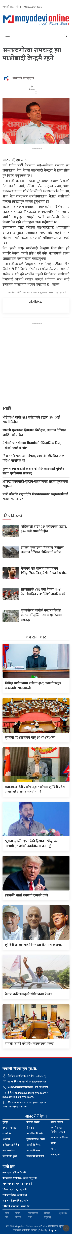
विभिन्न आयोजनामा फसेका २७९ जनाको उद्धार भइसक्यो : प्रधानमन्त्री (33, 686)
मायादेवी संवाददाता (23, 78)
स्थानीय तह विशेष (59, 1137)
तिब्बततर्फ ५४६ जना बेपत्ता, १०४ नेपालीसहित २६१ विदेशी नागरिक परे (33, 458)
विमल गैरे (16, 1206)
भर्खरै (7, 408)
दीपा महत (15, 1195)
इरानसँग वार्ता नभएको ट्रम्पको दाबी (26, 895)
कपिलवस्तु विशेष (11, 1145)
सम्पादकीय (56, 1154)
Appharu (54, 1230)
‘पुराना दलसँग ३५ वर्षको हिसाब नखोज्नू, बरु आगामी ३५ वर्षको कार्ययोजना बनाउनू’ (31, 843)
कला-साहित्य (9, 1150)
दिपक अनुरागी (20, 1178)
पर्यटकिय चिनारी (34, 1133)
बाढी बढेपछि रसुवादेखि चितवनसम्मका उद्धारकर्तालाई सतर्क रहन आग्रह (35, 496)
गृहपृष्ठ (5, 1122)
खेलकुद (30, 1128)
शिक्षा (53, 1143)
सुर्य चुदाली (15, 1189)
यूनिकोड (63, 1213)
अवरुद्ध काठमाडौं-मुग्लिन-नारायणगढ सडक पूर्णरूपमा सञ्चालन (35, 484)
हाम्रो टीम (7, 1215)
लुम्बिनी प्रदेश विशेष (35, 1139)
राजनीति (7, 1133)
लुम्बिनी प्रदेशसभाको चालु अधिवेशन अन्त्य (30, 737)
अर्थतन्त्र (6, 1139)
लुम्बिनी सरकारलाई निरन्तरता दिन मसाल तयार (33, 945)
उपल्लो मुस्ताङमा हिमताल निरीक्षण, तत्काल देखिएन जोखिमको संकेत (34, 432)
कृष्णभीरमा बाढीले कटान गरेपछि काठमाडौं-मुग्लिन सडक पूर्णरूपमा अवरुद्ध (33, 471)
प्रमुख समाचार (9, 1128)
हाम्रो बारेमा (18, 1215)
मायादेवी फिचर (33, 1145)
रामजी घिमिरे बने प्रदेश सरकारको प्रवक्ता (29, 1044)
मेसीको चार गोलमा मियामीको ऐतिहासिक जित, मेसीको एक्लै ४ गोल (32, 445)
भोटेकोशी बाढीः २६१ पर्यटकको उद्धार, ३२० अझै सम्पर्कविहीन (31, 420)
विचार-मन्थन (57, 1122)
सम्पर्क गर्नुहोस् (47, 1215)
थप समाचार (36, 637)
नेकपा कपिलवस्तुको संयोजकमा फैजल (28, 994)
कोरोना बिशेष (33, 1122)
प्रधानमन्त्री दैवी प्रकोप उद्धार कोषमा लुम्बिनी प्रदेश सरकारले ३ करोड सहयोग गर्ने (35, 789)
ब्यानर (53, 1149)
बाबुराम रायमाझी (17, 1184)
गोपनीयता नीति (33, 1215)
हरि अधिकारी (14, 1172)
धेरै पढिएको (12, 516)
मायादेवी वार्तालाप (35, 1156)
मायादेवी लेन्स (33, 1150)
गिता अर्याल (15, 1201)
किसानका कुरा (10, 1156)
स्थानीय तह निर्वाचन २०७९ (58, 1130)
